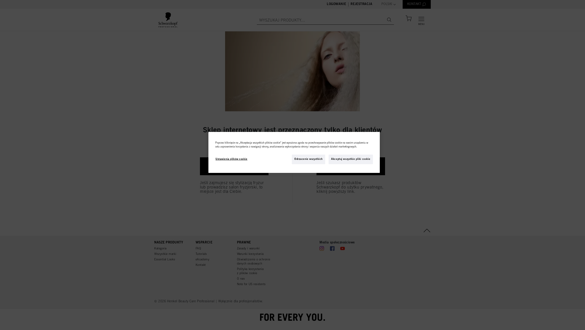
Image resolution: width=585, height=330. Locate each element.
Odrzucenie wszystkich (308, 159)
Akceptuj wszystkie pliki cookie (350, 159)
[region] (294, 152)
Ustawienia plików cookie (231, 159)
